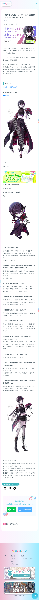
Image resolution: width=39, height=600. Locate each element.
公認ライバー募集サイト (27, 558)
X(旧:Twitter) (13, 87)
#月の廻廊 (6, 96)
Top (6, 556)
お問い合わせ (14, 564)
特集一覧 (13, 561)
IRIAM (5, 87)
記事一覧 (13, 558)
